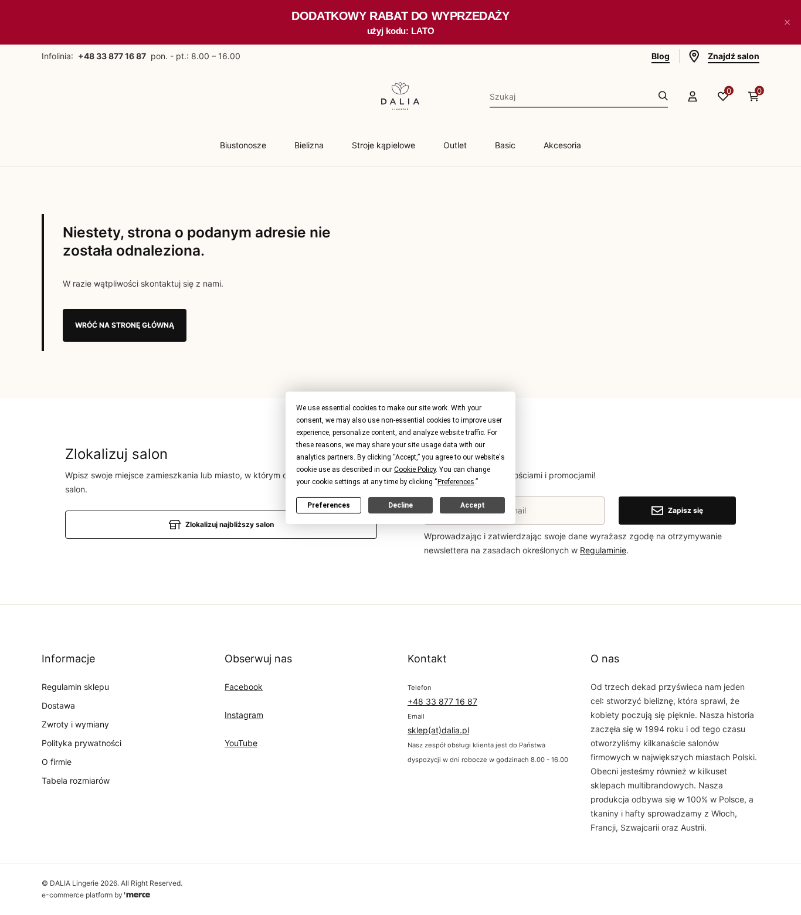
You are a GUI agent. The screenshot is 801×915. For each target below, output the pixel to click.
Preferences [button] (455, 481)
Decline (400, 505)
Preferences (328, 505)
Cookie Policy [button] (415, 469)
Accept (472, 505)
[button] (786, 22)
